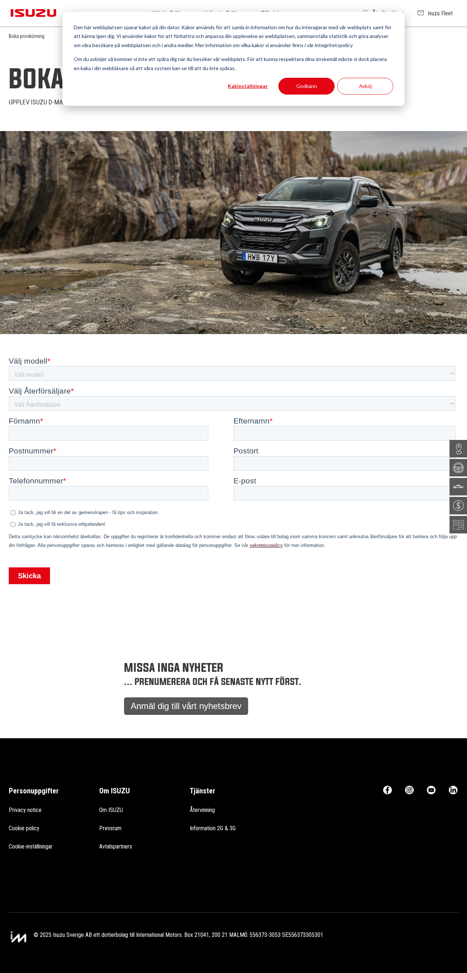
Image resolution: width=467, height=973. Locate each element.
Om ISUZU (111, 810)
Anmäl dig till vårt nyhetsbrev (186, 706)
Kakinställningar (248, 86)
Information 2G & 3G (213, 828)
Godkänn (306, 86)
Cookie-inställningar (31, 846)
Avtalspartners (115, 846)
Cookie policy (24, 828)
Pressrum (110, 828)
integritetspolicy (334, 45)
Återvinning (202, 810)
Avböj (365, 86)
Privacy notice (25, 810)
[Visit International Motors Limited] (18, 937)
